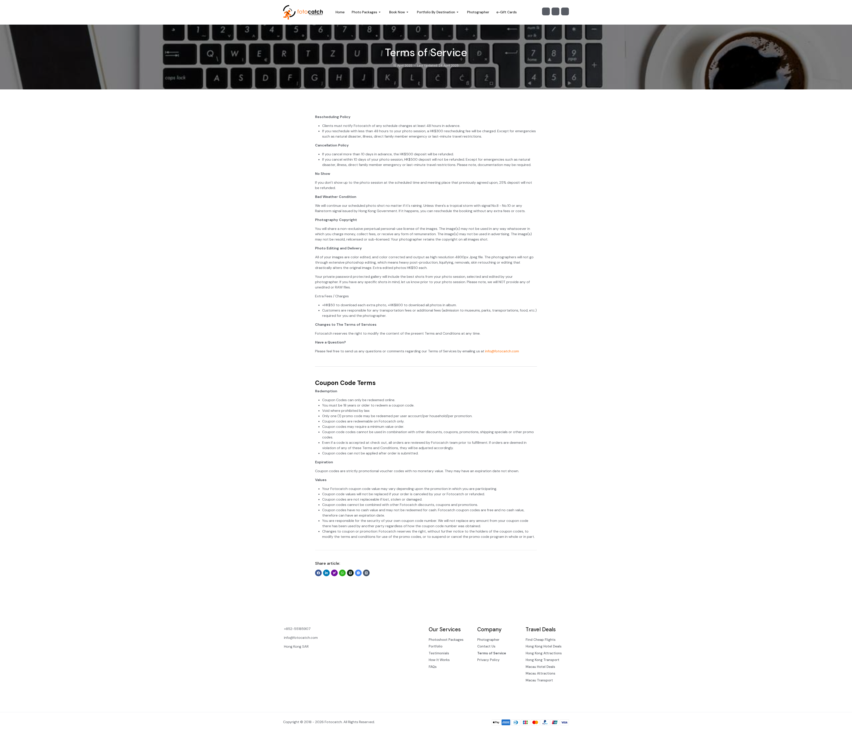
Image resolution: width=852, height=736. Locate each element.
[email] (366, 573)
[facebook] (318, 573)
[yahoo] (334, 573)
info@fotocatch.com (502, 351)
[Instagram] (546, 11)
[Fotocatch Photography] (304, 12)
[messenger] (358, 573)
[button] (367, 12)
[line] (350, 573)
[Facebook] (555, 11)
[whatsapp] (342, 573)
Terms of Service (426, 52)
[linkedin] (326, 573)
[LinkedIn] (565, 11)
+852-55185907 (297, 628)
